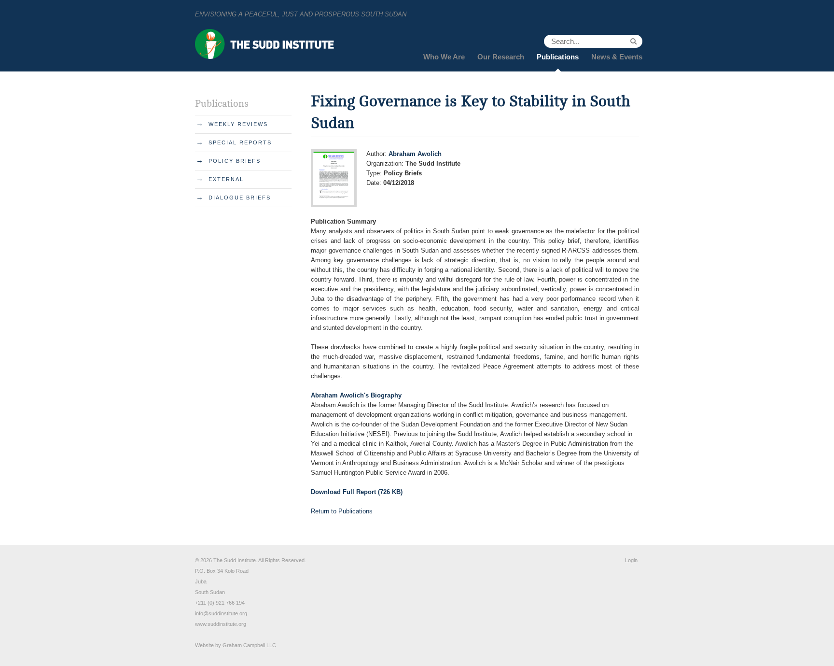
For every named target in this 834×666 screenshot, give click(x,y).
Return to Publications (342, 511)
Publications (558, 57)
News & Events (616, 57)
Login (631, 560)
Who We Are (444, 57)
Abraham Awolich (415, 153)
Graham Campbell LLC (249, 645)
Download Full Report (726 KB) (357, 492)
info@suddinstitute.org (221, 613)
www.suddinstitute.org (220, 624)
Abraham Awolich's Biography (356, 395)
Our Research (500, 57)
